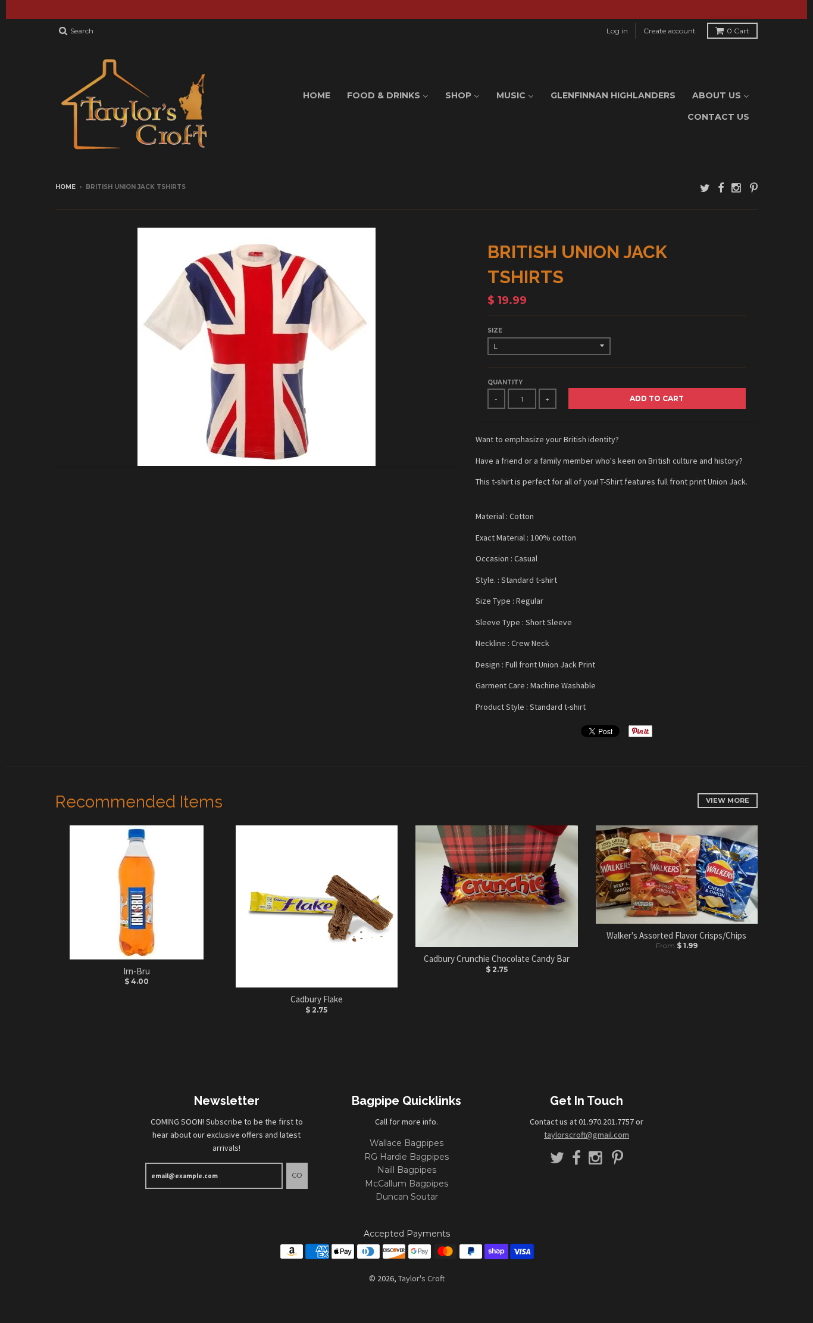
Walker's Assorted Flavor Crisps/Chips (676, 935)
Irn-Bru (136, 971)
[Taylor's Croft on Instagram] (736, 188)
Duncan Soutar (407, 1196)
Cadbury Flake (316, 999)
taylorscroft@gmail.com (586, 1134)
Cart (738, 30)
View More (727, 800)
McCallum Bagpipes (406, 1183)
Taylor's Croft (421, 1278)
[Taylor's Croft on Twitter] (705, 188)
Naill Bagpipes (406, 1169)
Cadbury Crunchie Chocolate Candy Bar (497, 958)
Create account (669, 30)
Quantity (505, 382)
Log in (617, 30)
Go (297, 1175)
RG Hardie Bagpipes (406, 1156)
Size (494, 330)
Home (65, 187)
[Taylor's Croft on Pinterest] (754, 188)
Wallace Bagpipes (406, 1143)
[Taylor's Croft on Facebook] (721, 188)
